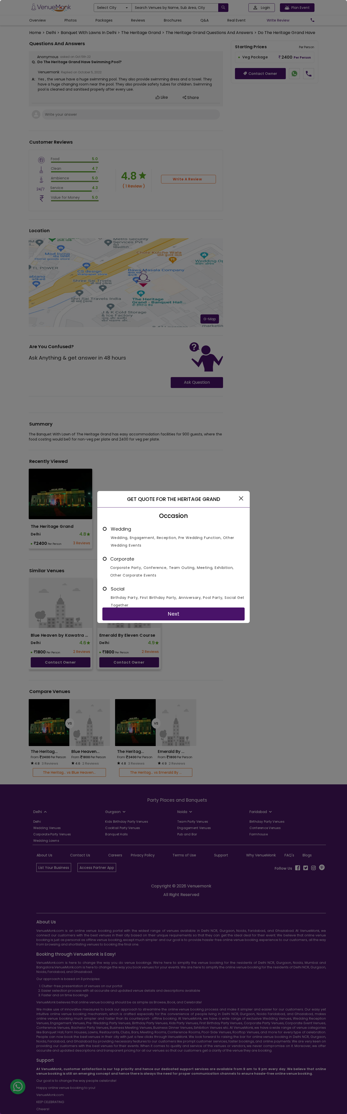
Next (173, 613)
